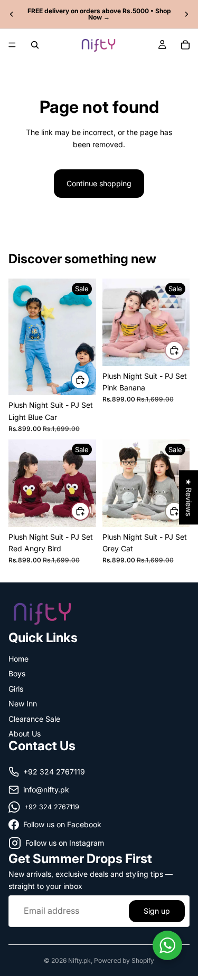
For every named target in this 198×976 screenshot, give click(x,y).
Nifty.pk (79, 960)
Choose (89, 379)
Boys (16, 673)
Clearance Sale (34, 718)
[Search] (34, 44)
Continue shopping (99, 183)
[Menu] (12, 45)
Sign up (157, 910)
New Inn (22, 703)
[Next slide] (186, 14)
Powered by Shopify (124, 960)
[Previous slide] (11, 14)
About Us (24, 733)
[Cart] (185, 44)
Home (18, 658)
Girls (15, 688)
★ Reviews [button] (188, 497)
